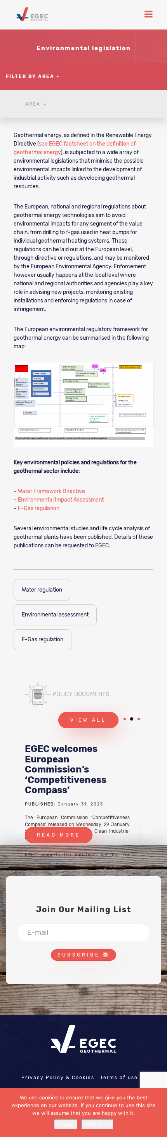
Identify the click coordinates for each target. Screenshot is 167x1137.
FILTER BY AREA (31, 76)
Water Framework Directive (51, 491)
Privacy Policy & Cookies (57, 1077)
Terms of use (119, 1077)
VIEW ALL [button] (88, 720)
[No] (157, 1112)
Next (139, 840)
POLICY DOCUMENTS (80, 694)
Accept (65, 1124)
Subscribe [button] (80, 955)
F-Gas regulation (38, 508)
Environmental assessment (55, 614)
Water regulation (42, 590)
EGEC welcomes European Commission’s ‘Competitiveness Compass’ (65, 769)
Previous (121, 840)
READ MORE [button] (58, 835)
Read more (97, 1124)
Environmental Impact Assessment (61, 499)
